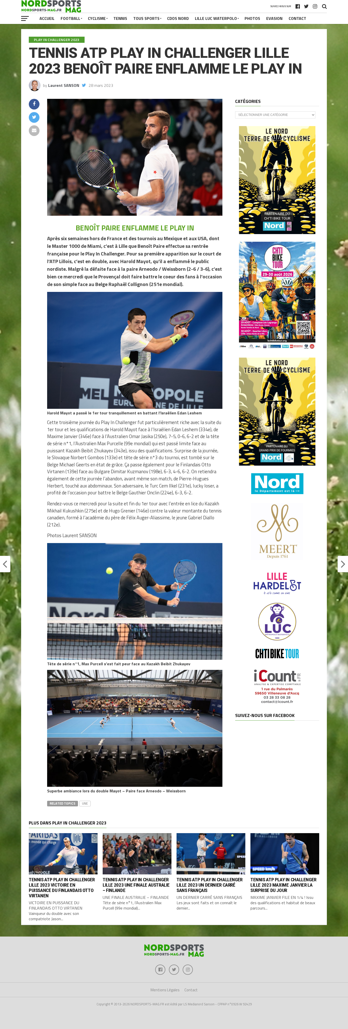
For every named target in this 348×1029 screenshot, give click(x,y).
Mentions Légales (165, 990)
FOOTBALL (70, 18)
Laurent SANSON (63, 85)
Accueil (47, 18)
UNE (85, 803)
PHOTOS (252, 18)
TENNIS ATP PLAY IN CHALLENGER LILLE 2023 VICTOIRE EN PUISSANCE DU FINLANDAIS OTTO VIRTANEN (62, 888)
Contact (297, 18)
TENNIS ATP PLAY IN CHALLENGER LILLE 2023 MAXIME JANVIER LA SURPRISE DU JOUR (283, 885)
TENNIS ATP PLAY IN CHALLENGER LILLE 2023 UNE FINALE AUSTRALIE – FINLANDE (136, 885)
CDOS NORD (178, 18)
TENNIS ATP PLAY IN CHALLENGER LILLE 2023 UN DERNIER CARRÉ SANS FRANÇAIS (210, 885)
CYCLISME (97, 18)
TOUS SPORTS (146, 18)
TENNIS (120, 18)
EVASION (274, 18)
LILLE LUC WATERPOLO (216, 18)
